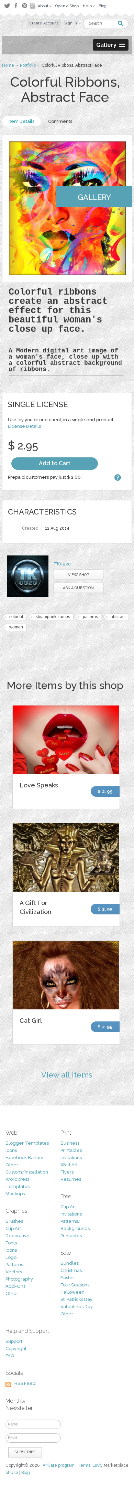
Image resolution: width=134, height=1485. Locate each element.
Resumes (70, 1179)
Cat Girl (31, 1020)
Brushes (14, 1221)
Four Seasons (74, 1284)
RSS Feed (25, 1383)
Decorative (17, 1235)
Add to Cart (54, 463)
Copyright (15, 1348)
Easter (67, 1277)
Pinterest (24, 5)
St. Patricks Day (76, 1299)
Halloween (72, 1292)
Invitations (71, 1157)
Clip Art (13, 1228)
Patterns (14, 1264)
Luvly (97, 1465)
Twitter (7, 5)
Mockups (15, 1193)
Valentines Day (76, 1306)
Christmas (71, 1270)
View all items (66, 1074)
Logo (10, 1257)
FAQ (9, 1355)
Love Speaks (39, 785)
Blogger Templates (27, 1143)
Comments (60, 121)
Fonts (11, 1242)
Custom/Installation (26, 1172)
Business (69, 1143)
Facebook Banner (24, 1157)
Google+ (33, 6)
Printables (71, 1150)
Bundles (69, 1263)
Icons (11, 1150)
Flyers (67, 1172)
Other (11, 1164)
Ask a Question (78, 588)
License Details (24, 426)
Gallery (94, 197)
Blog (25, 1472)
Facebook (15, 6)
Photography (19, 1279)
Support (13, 1341)
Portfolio (28, 65)
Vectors (13, 1271)
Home (8, 65)
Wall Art (69, 1164)
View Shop (78, 575)
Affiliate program (59, 1465)
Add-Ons (15, 1286)
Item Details (21, 121)
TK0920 (62, 563)
